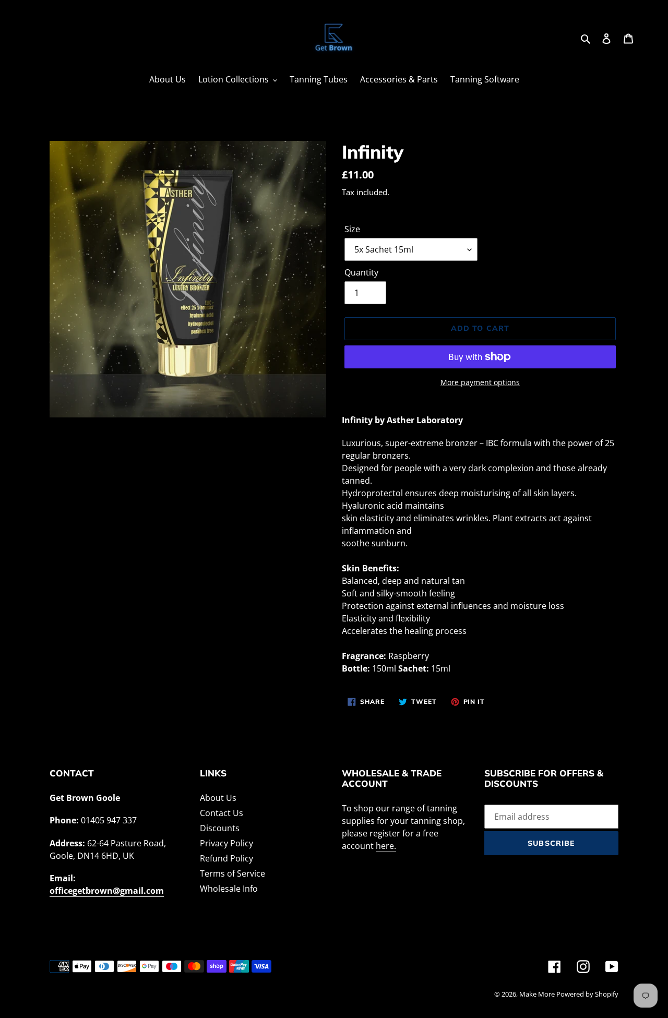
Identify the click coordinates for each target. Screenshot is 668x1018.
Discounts (220, 828)
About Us (218, 798)
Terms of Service (232, 873)
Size (352, 229)
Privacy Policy (226, 843)
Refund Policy (226, 858)
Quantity (361, 272)
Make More (537, 994)
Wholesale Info (229, 888)
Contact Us (221, 813)
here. (386, 846)
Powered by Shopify (587, 994)
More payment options (480, 382)
